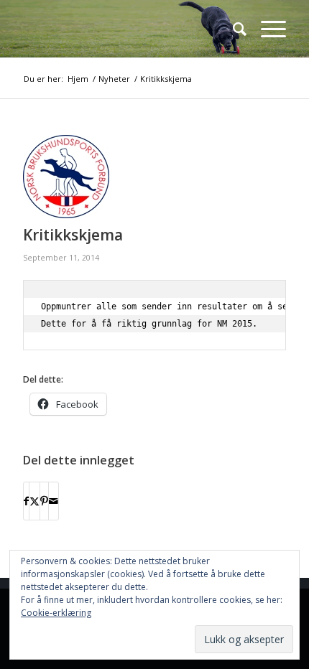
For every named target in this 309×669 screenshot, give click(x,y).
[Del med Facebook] (26, 501)
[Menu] (266, 28)
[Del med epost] (53, 501)
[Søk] (232, 28)
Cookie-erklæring (56, 613)
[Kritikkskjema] (136, 176)
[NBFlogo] (128, 28)
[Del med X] (34, 501)
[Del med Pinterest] (44, 501)
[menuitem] (232, 28)
